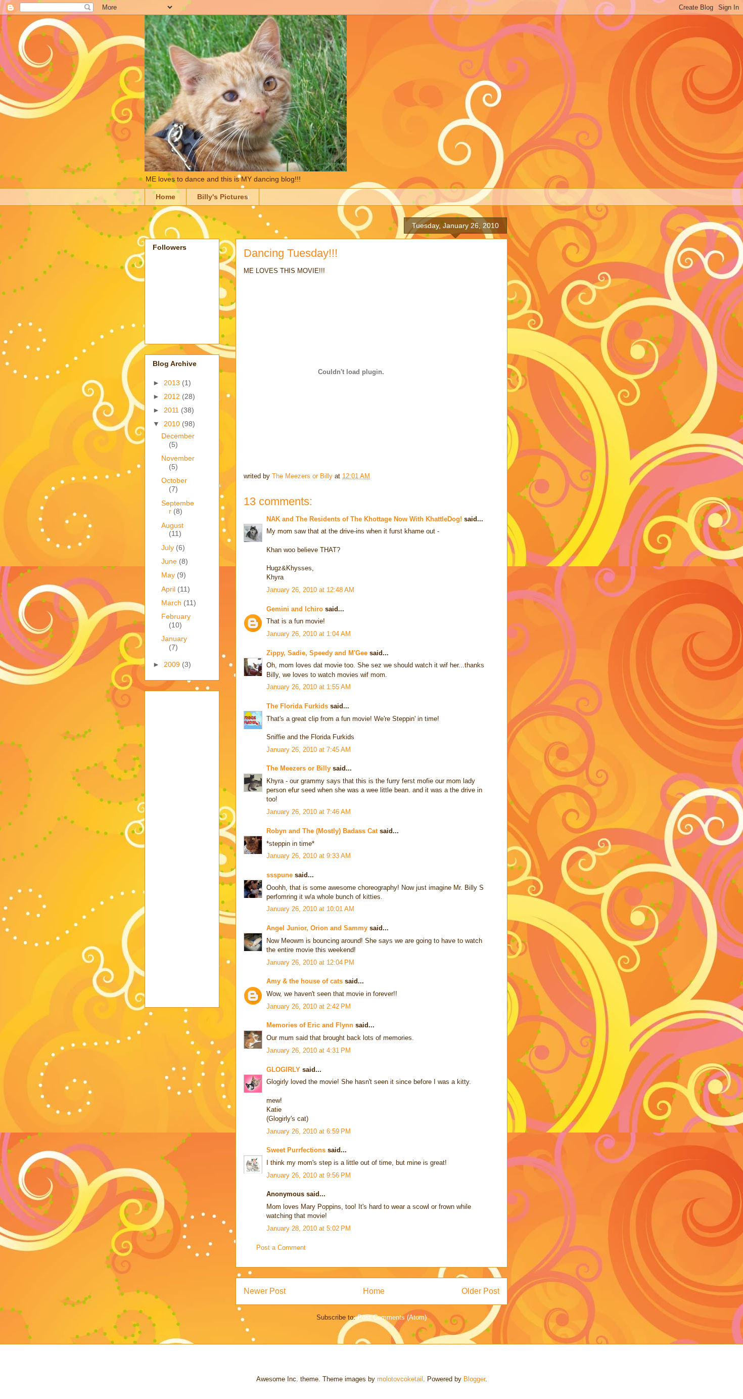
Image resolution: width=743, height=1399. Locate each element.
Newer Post (265, 1291)
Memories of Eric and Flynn (309, 1025)
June (170, 561)
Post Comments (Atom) (392, 1317)
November (178, 458)
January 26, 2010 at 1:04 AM (308, 634)
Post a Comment (281, 1247)
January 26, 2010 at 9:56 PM (308, 1175)
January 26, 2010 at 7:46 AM (308, 812)
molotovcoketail (400, 1379)
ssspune (279, 875)
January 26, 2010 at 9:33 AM (308, 856)
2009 (173, 664)
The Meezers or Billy (298, 768)
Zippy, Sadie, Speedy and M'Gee (316, 653)
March (172, 603)
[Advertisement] (193, 846)
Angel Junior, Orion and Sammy (316, 928)
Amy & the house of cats (304, 981)
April (169, 589)
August (172, 525)
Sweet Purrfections (296, 1150)
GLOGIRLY (283, 1069)
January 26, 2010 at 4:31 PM (308, 1050)
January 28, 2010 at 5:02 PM (308, 1228)
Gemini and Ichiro (294, 609)
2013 (173, 383)
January (174, 639)
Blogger (474, 1379)
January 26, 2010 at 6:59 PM (308, 1131)
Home (165, 197)
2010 (173, 424)
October (174, 480)
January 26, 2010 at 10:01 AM (310, 909)
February (176, 616)
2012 (173, 396)
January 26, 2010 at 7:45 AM (308, 749)
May (169, 575)
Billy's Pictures (222, 197)
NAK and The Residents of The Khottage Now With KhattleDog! (364, 519)
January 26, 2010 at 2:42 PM (308, 1006)
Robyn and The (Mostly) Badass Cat (322, 831)
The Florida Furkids (297, 706)
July (168, 548)
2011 (172, 410)
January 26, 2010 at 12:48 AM (310, 590)
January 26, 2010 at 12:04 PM (310, 962)
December (178, 436)
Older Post (480, 1291)
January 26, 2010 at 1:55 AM (308, 687)
